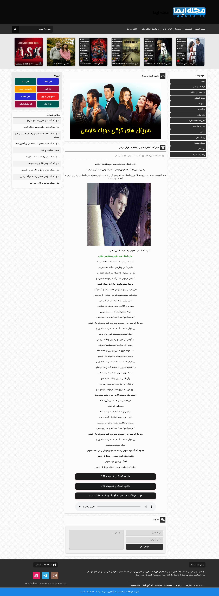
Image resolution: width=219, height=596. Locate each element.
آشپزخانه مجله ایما (197, 120)
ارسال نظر (119, 156)
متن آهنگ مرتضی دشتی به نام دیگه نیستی (39, 176)
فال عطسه (25, 96)
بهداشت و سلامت (197, 92)
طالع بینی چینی (25, 89)
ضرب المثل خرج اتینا (50, 150)
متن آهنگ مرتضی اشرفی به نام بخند (42, 163)
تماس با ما (167, 29)
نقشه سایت (132, 29)
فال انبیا (25, 81)
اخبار (203, 81)
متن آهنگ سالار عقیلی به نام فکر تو (43, 120)
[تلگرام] (45, 575)
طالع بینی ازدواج (48, 96)
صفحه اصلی (200, 29)
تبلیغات (188, 29)
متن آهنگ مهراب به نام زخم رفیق (44, 183)
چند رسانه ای (199, 154)
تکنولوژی (201, 115)
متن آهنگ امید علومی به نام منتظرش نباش (139, 147)
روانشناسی (200, 137)
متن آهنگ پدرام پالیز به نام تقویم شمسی (40, 170)
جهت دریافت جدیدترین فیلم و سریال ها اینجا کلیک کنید (109, 592)
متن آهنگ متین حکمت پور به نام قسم (41, 127)
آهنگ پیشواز (121, 461)
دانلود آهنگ (129, 456)
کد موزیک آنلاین (25, 104)
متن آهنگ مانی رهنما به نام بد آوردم (42, 156)
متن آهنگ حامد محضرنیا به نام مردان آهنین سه (37, 143)
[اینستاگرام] (54, 575)
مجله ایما (161, 13)
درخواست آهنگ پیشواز (149, 29)
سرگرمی (201, 109)
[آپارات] (36, 575)
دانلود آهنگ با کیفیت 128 (115, 476)
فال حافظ (48, 81)
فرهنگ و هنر (199, 86)
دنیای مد (201, 103)
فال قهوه (47, 89)
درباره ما (178, 29)
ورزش (202, 131)
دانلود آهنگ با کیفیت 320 (115, 486)
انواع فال (47, 104)
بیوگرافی (201, 148)
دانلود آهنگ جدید (134, 156)
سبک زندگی (200, 98)
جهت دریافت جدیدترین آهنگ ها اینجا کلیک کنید (115, 496)
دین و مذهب (199, 126)
